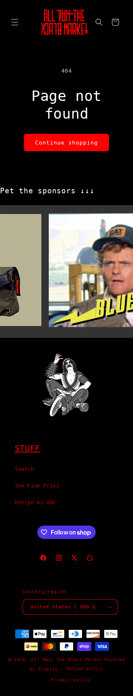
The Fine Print (37, 486)
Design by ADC (35, 502)
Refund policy (84, 668)
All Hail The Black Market (66, 659)
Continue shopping (66, 142)
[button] (15, 22)
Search (24, 469)
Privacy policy (71, 680)
